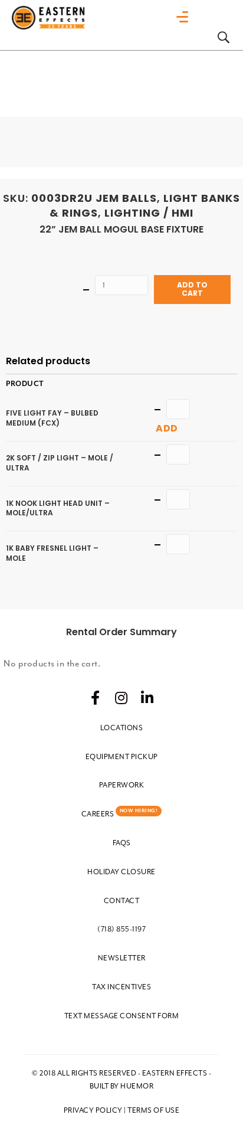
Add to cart (192, 289)
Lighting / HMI (148, 212)
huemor (136, 1086)
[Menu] (185, 17)
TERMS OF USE (153, 1110)
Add (167, 428)
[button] (95, 698)
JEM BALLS (126, 198)
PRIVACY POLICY (93, 1110)
